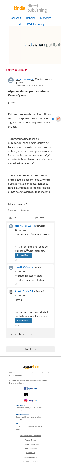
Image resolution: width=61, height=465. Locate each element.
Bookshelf (15, 17)
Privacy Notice (30, 440)
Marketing (45, 17)
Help (19, 24)
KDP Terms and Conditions (30, 436)
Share (41, 217)
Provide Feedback (30, 461)
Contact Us (30, 453)
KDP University (35, 24)
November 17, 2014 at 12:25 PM (30, 85)
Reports (30, 17)
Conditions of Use (30, 448)
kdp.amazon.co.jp (30, 457)
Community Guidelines (30, 444)
